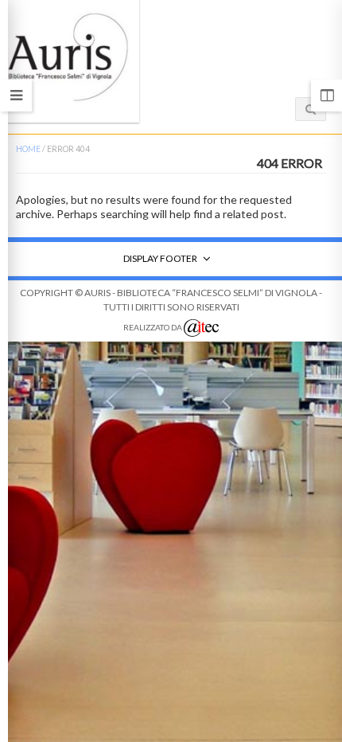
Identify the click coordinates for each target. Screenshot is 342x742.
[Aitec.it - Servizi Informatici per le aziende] (201, 328)
